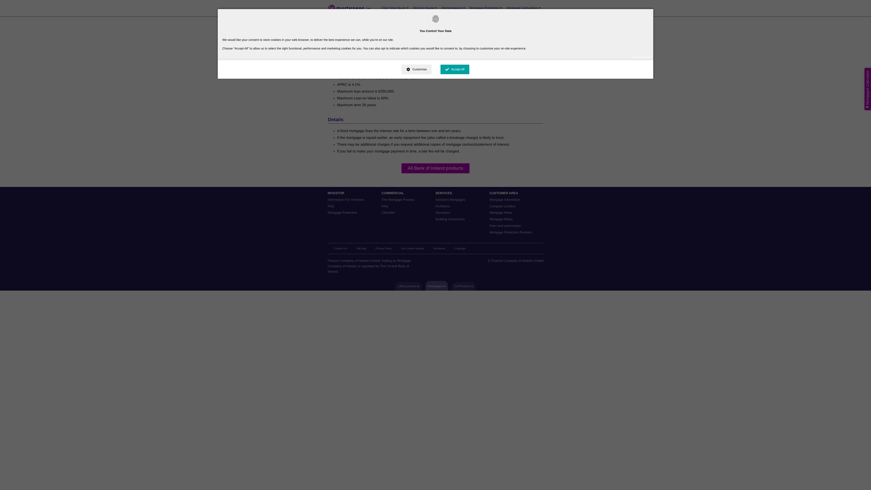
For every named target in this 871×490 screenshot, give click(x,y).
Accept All (458, 69)
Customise (419, 69)
